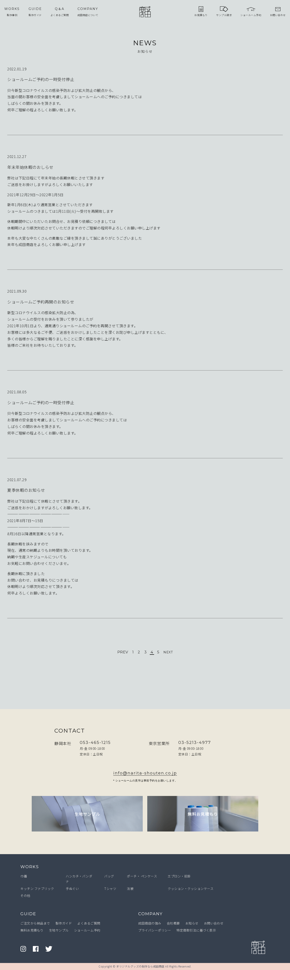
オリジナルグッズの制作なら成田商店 (140, 966)
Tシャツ (110, 888)
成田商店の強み (149, 923)
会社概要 (173, 923)
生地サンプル (59, 930)
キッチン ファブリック (37, 888)
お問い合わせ (214, 923)
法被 (130, 888)
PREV (122, 652)
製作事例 (12, 12)
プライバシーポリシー (154, 930)
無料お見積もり (32, 930)
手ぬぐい (72, 888)
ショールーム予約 (87, 930)
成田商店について (87, 12)
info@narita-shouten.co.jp (145, 773)
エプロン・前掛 (179, 876)
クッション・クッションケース (190, 888)
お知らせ (191, 923)
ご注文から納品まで (35, 923)
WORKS (29, 866)
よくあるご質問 (60, 12)
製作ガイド (35, 12)
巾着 (23, 876)
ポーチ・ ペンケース (142, 876)
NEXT (168, 652)
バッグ (109, 876)
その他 (25, 895)
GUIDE (28, 913)
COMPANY (150, 913)
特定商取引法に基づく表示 (196, 930)
